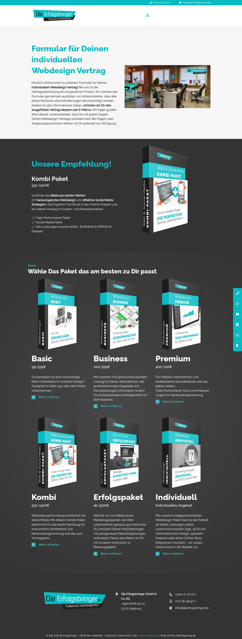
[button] (59, 397)
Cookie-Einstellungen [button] (148, 635)
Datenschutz (124, 635)
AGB (134, 635)
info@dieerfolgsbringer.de (196, 2)
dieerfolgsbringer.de (186, 635)
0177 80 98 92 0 (185, 601)
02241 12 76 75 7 (161, 2)
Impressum (110, 635)
